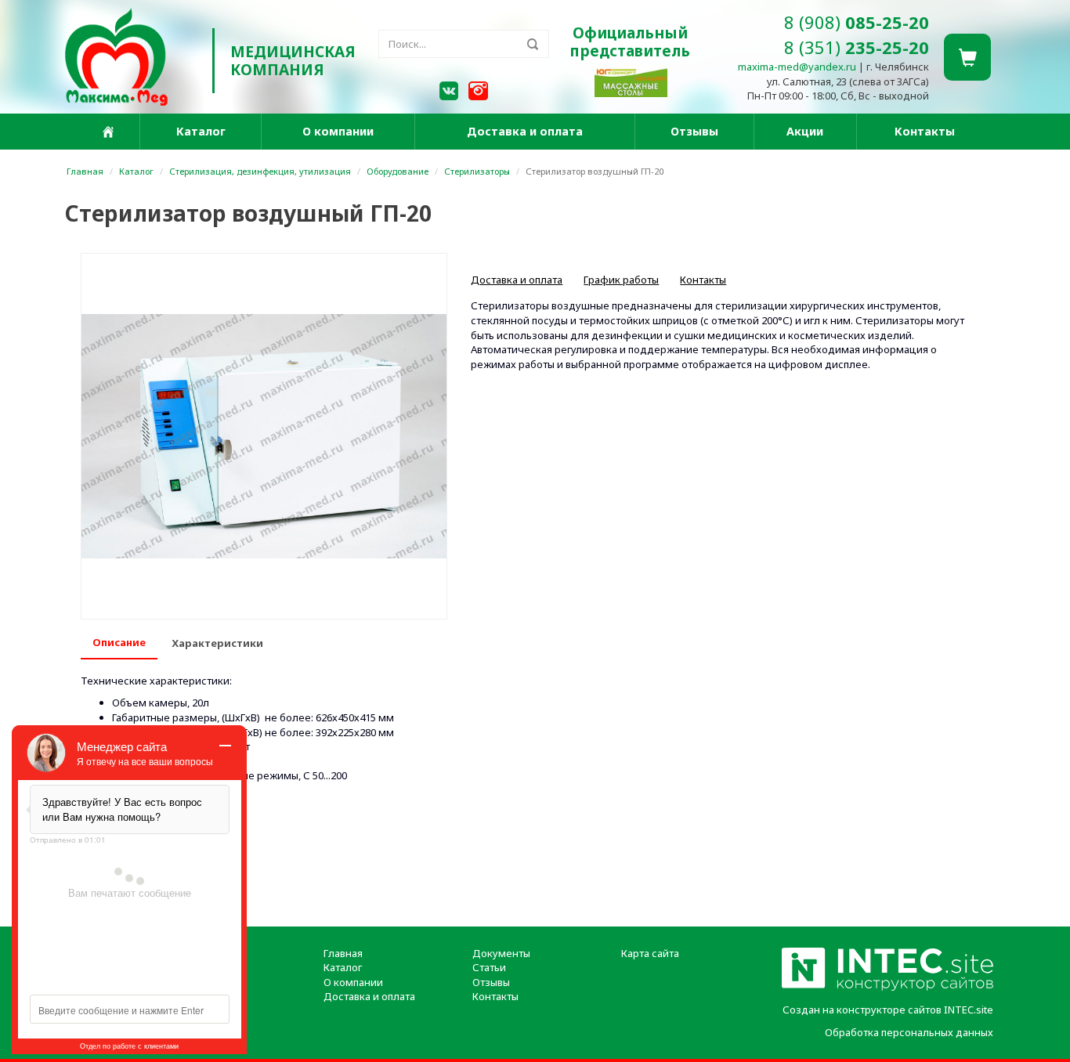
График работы (621, 280)
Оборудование (397, 171)
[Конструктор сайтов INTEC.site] (887, 988)
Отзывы (694, 131)
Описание (119, 642)
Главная (85, 171)
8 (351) (856, 47)
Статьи (489, 967)
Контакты (925, 131)
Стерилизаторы (477, 171)
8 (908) (856, 22)
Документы (501, 953)
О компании (338, 131)
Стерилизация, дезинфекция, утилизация (260, 171)
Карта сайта (650, 953)
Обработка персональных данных (909, 1032)
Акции (804, 131)
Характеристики (217, 643)
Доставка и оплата (525, 131)
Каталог (201, 131)
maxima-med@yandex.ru (797, 67)
